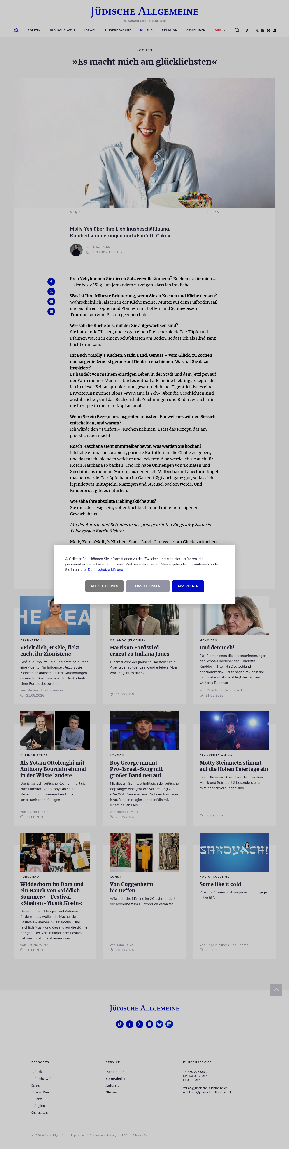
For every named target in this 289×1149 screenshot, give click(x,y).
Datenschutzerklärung (105, 569)
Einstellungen (147, 586)
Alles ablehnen (104, 586)
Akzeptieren (188, 586)
